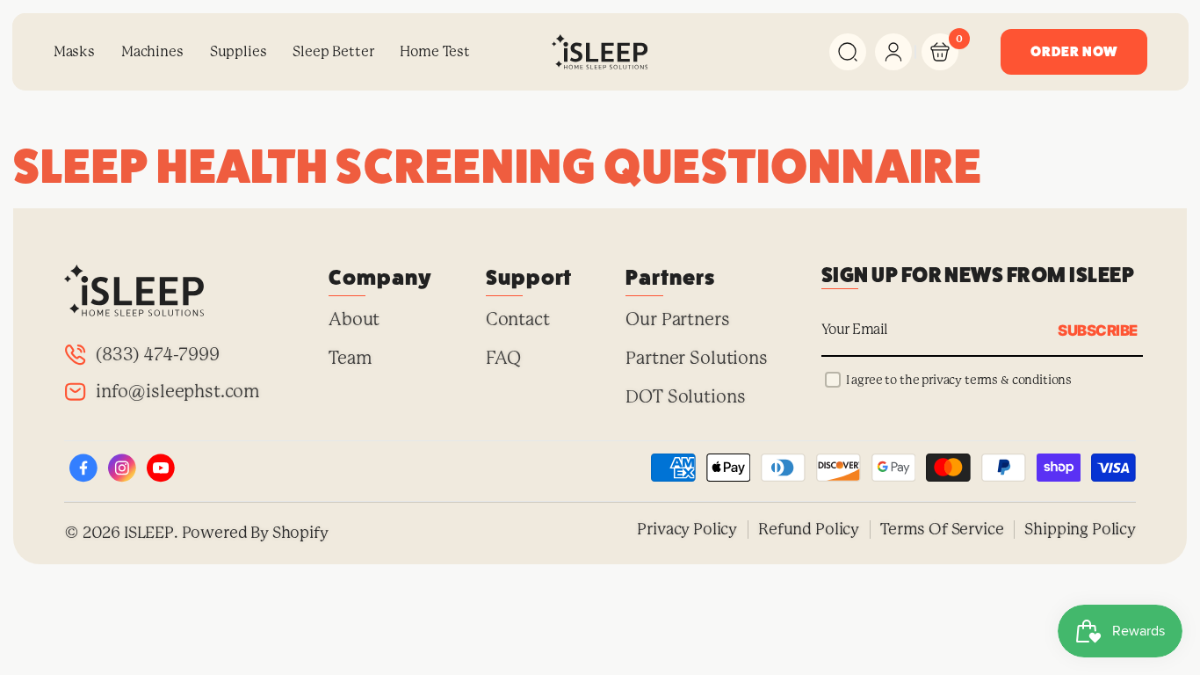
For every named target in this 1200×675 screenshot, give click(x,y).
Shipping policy (1080, 529)
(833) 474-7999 (158, 355)
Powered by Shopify (255, 532)
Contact (518, 319)
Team (350, 358)
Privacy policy (687, 529)
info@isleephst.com (178, 391)
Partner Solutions (696, 358)
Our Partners (677, 319)
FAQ (504, 358)
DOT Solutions (685, 397)
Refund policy (808, 529)
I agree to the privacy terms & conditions (959, 380)
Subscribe (1097, 329)
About (354, 319)
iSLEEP (149, 532)
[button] (847, 52)
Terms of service (941, 529)
